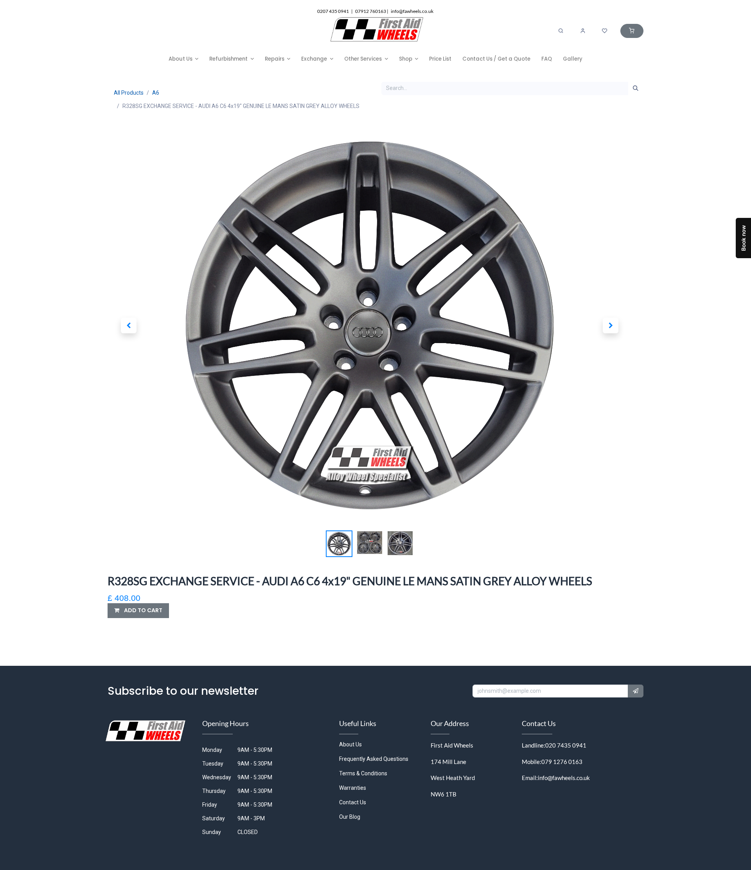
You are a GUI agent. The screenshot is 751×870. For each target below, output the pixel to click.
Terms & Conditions (363, 773)
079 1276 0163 (561, 761)
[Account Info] (583, 30)
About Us (350, 744)
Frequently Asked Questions (373, 759)
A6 (155, 93)
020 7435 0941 (565, 745)
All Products (129, 93)
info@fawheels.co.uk (564, 777)
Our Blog (349, 817)
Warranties (352, 788)
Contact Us (352, 802)
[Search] (561, 30)
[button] (128, 325)
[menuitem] (183, 59)
